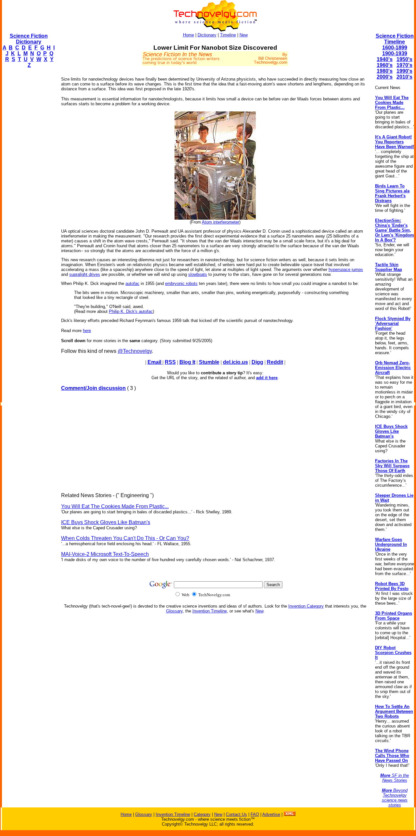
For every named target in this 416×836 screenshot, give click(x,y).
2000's (385, 77)
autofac (132, 283)
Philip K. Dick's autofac (131, 311)
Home (188, 34)
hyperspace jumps (346, 269)
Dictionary (207, 34)
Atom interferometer (220, 222)
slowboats (197, 274)
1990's (404, 71)
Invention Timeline (209, 611)
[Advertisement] (28, 170)
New (244, 34)
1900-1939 (394, 53)
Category (202, 814)
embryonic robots (181, 283)
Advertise (271, 814)
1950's (404, 59)
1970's (404, 65)
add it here (267, 377)
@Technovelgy (135, 351)
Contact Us (236, 814)
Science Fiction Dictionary (29, 39)
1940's (385, 59)
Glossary (174, 611)
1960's (385, 65)
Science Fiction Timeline (395, 39)
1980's (385, 71)
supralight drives (84, 274)
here (87, 330)
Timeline (228, 34)
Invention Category (306, 606)
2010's (404, 77)
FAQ (255, 814)
